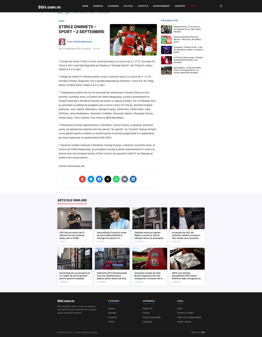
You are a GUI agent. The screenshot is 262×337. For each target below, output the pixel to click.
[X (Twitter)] (107, 179)
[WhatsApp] (116, 179)
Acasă (59, 13)
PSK (203, 332)
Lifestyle (143, 6)
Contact (146, 313)
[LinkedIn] (133, 179)
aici (82, 166)
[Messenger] (90, 179)
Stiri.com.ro (65, 301)
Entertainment (161, 6)
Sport (193, 6)
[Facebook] (99, 179)
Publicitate (147, 321)
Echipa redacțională (151, 317)
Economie (113, 6)
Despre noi (147, 308)
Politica (128, 6)
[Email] (124, 179)
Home (85, 6)
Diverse (111, 308)
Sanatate (180, 6)
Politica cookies (184, 321)
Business (98, 6)
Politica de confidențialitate (189, 317)
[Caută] (221, 6)
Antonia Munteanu (83, 41)
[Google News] (82, 179)
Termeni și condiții (185, 313)
